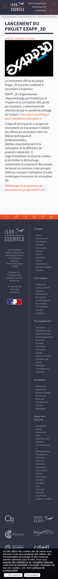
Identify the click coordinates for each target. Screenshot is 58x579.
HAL (37, 486)
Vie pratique (41, 303)
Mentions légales (44, 267)
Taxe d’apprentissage (46, 16)
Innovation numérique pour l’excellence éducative (27, 116)
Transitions (41, 327)
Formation (30, 38)
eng (54, 10)
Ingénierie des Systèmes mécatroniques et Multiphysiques (43, 445)
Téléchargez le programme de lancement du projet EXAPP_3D (25, 188)
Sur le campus (40, 278)
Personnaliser (32, 575)
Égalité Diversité (43, 330)
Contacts (40, 244)
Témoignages (42, 402)
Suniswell (40, 489)
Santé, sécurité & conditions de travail (43, 359)
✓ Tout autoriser (13, 575)
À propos (38, 228)
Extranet (40, 270)
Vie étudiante (42, 306)
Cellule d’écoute (43, 333)
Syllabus (39, 251)
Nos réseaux (39, 380)
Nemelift (40, 492)
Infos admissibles (8, 16)
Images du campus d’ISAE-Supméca (43, 287)
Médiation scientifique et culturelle (42, 368)
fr (50, 10)
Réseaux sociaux (43, 392)
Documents (41, 248)
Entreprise (19, 38)
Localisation (41, 241)
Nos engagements (27, 16)
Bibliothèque (42, 294)
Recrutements (42, 238)
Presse (39, 235)
